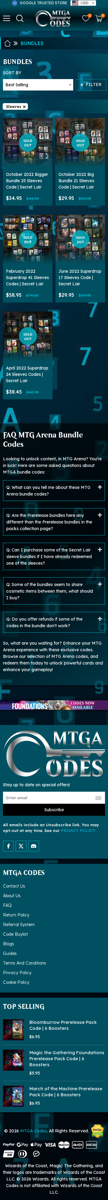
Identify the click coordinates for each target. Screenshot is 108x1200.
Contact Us (14, 886)
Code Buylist (15, 934)
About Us (12, 895)
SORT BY (12, 72)
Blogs (8, 944)
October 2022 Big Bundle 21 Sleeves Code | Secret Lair (76, 181)
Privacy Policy (17, 972)
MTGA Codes (33, 1131)
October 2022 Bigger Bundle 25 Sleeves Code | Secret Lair (27, 181)
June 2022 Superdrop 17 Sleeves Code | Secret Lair (79, 278)
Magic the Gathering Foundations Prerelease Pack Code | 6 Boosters (66, 1058)
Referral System (19, 924)
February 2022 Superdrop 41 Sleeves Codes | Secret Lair (27, 278)
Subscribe (54, 809)
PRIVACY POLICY (78, 830)
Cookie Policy (16, 982)
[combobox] (83, 3)
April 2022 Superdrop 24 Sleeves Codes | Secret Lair (27, 374)
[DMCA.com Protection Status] (97, 1131)
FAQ (7, 905)
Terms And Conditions (24, 963)
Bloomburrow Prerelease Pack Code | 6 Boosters (63, 1025)
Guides (10, 953)
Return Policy (16, 915)
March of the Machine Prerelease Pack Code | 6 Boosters (65, 1091)
